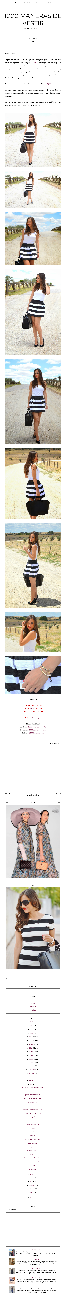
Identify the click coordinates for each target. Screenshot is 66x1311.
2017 (31, 1052)
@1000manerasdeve (36, 733)
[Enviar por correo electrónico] (37, 46)
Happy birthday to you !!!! (32, 1098)
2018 (31, 1048)
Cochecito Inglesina (36, 1278)
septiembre (32, 1077)
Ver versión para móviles (33, 795)
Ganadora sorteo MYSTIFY (32, 1162)
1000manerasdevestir (37, 730)
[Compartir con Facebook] (28, 46)
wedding (33, 1010)
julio (31, 1084)
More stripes (32, 1091)
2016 (31, 1055)
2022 (32, 1033)
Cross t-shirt (32, 1102)
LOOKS (17, 2)
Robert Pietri (36, 1268)
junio (32, 1174)
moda (33, 1003)
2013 (32, 1197)
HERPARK (46, 1308)
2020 (31, 1040)
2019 (31, 1044)
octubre (32, 1073)
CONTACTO (48, 2)
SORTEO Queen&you (32, 1124)
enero (31, 1193)
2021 (31, 1037)
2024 (32, 1026)
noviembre (31, 1069)
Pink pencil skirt (32, 1150)
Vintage (32, 1135)
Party (36, 1287)
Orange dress (32, 1147)
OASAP (35, 63)
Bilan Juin (32, 1169)
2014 (31, 1063)
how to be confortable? (32, 1158)
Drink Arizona (32, 1143)
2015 (31, 1059)
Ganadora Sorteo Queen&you (32, 1109)
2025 (32, 1022)
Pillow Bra (32, 1154)
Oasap (31, 709)
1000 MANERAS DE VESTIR (33, 19)
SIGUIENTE (7, 793)
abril (31, 1181)
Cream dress (32, 1132)
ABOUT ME (27, 2)
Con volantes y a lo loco (32, 1113)
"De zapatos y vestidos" (32, 1139)
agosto (31, 1080)
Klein (32, 1121)
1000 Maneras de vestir (37, 727)
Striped (32, 1117)
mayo (31, 1178)
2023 (32, 1029)
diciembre (31, 1066)
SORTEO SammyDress (32, 1106)
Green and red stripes (32, 1095)
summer (33, 1006)
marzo (31, 1185)
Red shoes (32, 1165)
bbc (33, 1000)
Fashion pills (36, 1250)
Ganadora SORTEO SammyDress (32, 1087)
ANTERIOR (58, 793)
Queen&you (36, 718)
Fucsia (32, 1128)
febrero (31, 1189)
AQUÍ (49, 84)
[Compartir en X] (31, 46)
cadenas (36, 1259)
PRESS (37, 2)
